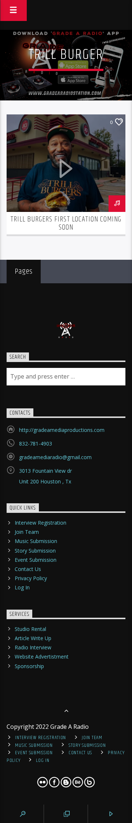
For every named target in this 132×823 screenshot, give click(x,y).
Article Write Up (33, 638)
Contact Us (28, 568)
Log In (22, 587)
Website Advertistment (42, 656)
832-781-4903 (35, 443)
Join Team (27, 531)
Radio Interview (33, 647)
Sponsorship (29, 666)
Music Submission (36, 541)
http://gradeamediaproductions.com (61, 429)
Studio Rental (30, 628)
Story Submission (35, 550)
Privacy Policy (31, 578)
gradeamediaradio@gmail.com (55, 457)
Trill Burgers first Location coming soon (66, 223)
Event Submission (35, 559)
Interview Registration (40, 522)
